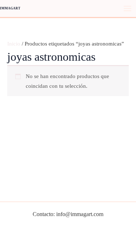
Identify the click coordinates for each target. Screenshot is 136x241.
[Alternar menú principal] (127, 8)
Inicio (13, 44)
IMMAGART (10, 8)
